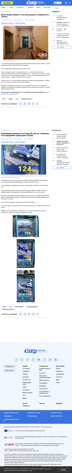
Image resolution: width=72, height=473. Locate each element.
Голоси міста (43, 389)
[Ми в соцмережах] (16, 360)
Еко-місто (42, 373)
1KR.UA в (8, 23)
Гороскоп (59, 377)
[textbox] (61, 8)
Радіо (58, 382)
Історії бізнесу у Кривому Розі (44, 392)
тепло (3, 98)
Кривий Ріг (26, 371)
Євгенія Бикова (17, 138)
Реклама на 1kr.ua (56, 412)
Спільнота (26, 406)
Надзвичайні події (27, 383)
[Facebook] (20, 103)
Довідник (30, 7)
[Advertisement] (25, 118)
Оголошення (60, 374)
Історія (11, 7)
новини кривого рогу (26, 98)
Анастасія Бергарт (18, 20)
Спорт (25, 387)
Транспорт (59, 371)
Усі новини (60, 47)
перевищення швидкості (8, 309)
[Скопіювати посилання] (37, 103)
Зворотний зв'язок (57, 416)
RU (69, 3)
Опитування (43, 383)
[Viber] (28, 103)
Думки (25, 398)
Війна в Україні (27, 392)
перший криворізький (32, 306)
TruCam (4, 306)
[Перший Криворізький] (36, 2)
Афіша (58, 368)
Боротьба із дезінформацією (45, 376)
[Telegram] (24, 103)
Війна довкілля (44, 380)
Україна (25, 374)
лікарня (11, 98)
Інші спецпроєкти (45, 396)
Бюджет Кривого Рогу (44, 369)
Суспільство (27, 380)
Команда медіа (32, 416)
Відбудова (42, 386)
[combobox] (61, 8)
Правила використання (11, 412)
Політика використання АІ (11, 420)
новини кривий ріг (19, 306)
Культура (26, 377)
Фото (24, 395)
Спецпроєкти (20, 7)
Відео (58, 380)
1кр (17, 98)
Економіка (26, 390)
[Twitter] (33, 103)
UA (66, 3)
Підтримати (7, 3)
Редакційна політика (33, 412)
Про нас (38, 7)
